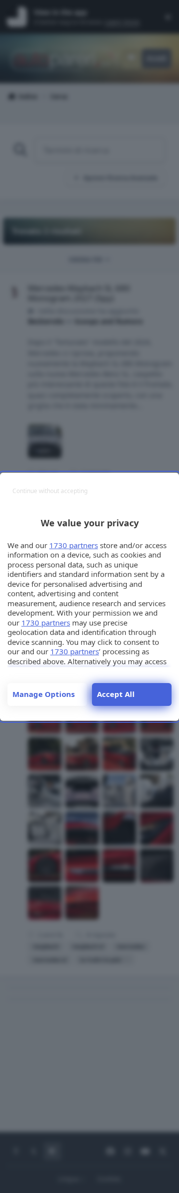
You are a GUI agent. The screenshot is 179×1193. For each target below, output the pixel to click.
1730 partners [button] (73, 545)
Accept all (116, 694)
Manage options (43, 694)
